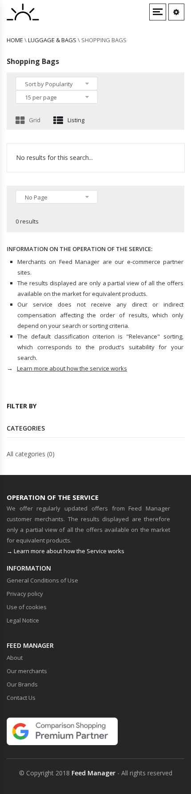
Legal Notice (23, 620)
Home (15, 40)
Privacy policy (25, 594)
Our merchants (27, 671)
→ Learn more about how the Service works (65, 551)
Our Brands (22, 684)
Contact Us (21, 698)
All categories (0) (31, 454)
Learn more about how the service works (72, 368)
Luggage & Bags (52, 40)
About (15, 658)
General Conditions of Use (42, 580)
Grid (34, 120)
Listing (76, 120)
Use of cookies (27, 607)
